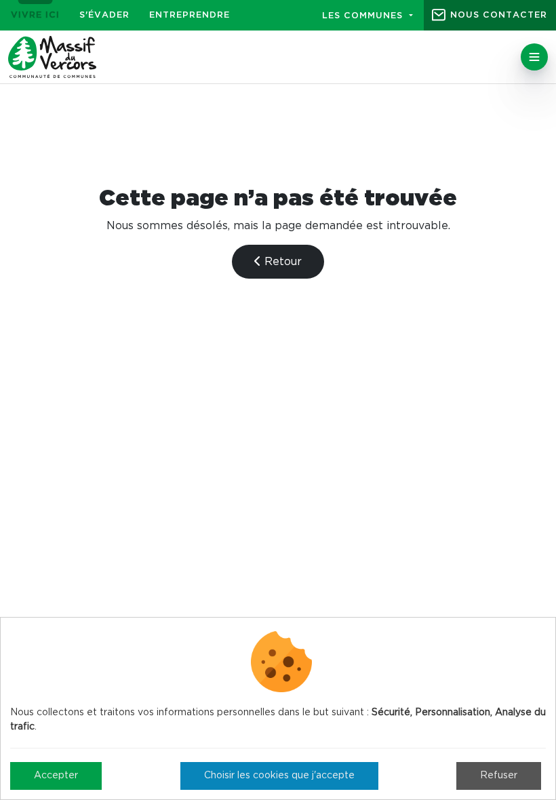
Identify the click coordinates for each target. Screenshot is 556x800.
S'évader (104, 15)
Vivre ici (35, 15)
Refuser (498, 775)
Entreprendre (189, 15)
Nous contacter (498, 15)
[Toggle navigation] (534, 57)
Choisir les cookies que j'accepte (279, 775)
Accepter (56, 775)
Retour (281, 261)
